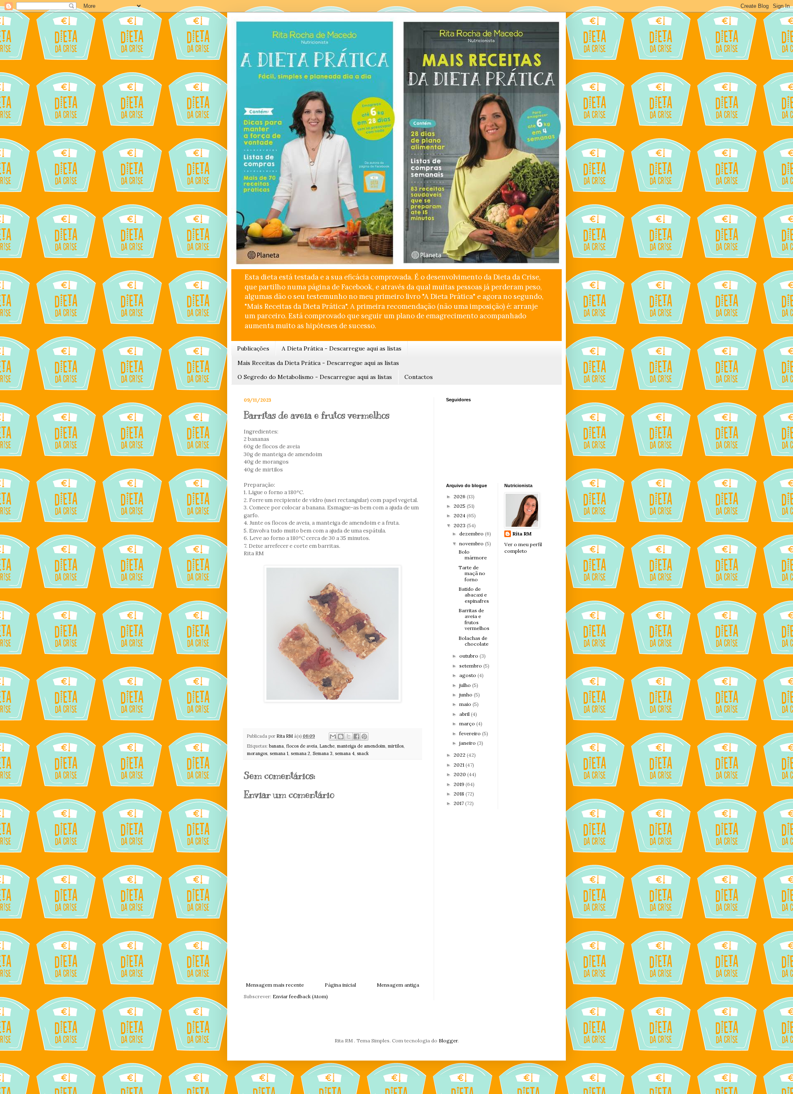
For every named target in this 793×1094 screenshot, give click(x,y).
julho (465, 685)
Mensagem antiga (398, 985)
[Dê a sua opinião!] (341, 736)
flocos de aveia (301, 746)
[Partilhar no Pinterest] (364, 736)
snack (363, 753)
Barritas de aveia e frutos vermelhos (473, 619)
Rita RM (522, 533)
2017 (459, 803)
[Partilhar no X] (348, 736)
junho (466, 694)
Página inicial (340, 985)
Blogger (448, 1040)
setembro (471, 666)
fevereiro (470, 733)
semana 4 (344, 753)
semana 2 (300, 753)
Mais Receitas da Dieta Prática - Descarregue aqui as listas (318, 363)
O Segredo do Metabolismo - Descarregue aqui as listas (314, 377)
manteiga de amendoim (361, 746)
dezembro (472, 533)
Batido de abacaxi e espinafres (473, 595)
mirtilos (396, 746)
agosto (468, 675)
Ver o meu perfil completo (523, 547)
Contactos (418, 377)
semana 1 (279, 753)
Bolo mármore (472, 555)
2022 (460, 755)
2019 (459, 784)
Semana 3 (322, 753)
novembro (472, 543)
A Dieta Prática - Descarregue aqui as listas (341, 348)
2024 (460, 515)
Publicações (253, 348)
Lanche (327, 746)
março (467, 723)
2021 (459, 765)
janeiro (468, 743)
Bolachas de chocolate (473, 641)
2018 (459, 794)
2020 (460, 774)
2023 (460, 525)
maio (465, 704)
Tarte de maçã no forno (471, 573)
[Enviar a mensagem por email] (333, 736)
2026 (460, 496)
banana (276, 746)
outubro (469, 656)
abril (465, 714)
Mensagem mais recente (275, 985)
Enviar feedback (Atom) (300, 996)
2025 (460, 506)
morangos (257, 753)
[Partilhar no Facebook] (356, 736)
